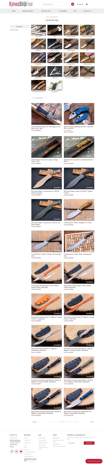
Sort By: (34, 98)
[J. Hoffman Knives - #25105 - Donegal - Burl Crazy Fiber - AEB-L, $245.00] (46, 241)
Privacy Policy (27, 454)
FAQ (75, 11)
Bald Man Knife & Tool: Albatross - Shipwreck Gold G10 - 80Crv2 (78, 160)
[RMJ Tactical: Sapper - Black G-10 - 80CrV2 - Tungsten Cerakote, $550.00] (79, 178)
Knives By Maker (28, 11)
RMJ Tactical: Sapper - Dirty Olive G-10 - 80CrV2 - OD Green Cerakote (45, 223)
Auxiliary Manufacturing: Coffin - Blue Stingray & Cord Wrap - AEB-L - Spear (45, 127)
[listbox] (41, 98)
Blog (25, 447)
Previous (34, 421)
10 (62, 421)
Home (13, 11)
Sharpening (27, 442)
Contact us (87, 11)
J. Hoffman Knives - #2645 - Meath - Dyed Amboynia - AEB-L (78, 255)
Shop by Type (42, 437)
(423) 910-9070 (13, 444)
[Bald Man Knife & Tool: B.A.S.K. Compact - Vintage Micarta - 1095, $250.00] (46, 147)
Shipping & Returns (29, 456)
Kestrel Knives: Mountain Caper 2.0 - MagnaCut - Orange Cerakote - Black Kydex (79, 318)
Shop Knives (27, 440)
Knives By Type (45, 11)
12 (68, 421)
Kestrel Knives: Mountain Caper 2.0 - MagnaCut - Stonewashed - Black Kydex (44, 349)
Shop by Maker (42, 440)
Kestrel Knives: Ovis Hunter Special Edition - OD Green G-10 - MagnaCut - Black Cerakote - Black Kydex (78, 381)
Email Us (12, 446)
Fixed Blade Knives (43, 442)
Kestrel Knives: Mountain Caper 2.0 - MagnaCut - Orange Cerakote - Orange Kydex (46, 318)
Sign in (81, 4)
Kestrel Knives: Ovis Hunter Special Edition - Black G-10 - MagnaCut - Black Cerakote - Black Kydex (46, 412)
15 (76, 421)
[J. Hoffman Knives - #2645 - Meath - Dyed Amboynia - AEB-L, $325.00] (79, 241)
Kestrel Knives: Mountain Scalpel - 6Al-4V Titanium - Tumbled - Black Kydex (78, 286)
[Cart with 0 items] (86, 4)
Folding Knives (42, 445)
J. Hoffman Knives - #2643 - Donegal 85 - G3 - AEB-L (78, 222)
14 (74, 421)
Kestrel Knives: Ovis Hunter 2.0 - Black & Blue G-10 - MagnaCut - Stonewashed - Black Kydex (78, 412)
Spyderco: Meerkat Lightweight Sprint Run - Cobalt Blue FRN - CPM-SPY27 (78, 127)
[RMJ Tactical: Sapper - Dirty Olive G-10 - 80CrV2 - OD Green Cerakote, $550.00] (46, 210)
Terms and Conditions (29, 452)
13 (71, 421)
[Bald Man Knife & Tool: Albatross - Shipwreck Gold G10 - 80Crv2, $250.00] (79, 147)
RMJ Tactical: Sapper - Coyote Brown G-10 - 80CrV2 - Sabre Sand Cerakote (45, 192)
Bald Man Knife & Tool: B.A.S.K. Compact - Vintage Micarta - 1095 (44, 160)
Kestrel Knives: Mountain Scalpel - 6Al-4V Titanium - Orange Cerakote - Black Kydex (45, 286)
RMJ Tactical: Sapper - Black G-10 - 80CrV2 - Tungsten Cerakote (78, 192)
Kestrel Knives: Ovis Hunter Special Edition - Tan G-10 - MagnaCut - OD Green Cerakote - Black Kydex (78, 349)
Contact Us (27, 449)
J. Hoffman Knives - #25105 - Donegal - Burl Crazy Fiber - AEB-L (46, 255)
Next (92, 421)
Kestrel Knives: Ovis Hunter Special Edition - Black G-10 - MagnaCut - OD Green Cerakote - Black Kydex (46, 381)
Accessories (63, 11)
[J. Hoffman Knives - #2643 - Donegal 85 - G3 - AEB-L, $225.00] (79, 210)
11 (65, 421)
